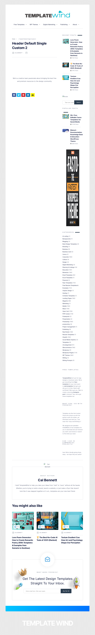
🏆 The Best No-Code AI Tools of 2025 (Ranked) (76, 66)
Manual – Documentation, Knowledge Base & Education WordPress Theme (76, 135)
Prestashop (66, 321)
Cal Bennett (18, 52)
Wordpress (66, 350)
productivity (66, 324)
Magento (65, 301)
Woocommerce (67, 347)
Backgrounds (67, 239)
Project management (69, 327)
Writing (65, 358)
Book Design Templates (70, 244)
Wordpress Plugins (68, 352)
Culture (65, 259)
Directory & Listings (68, 267)
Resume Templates (68, 334)
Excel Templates (67, 277)
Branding (65, 246)
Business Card (67, 252)
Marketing (66, 303)
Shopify (65, 337)
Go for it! (66, 591)
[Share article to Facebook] (14, 95)
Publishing (64, 24)
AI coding (65, 236)
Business (65, 249)
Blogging (65, 241)
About (75, 24)
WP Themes (34, 24)
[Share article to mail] (33, 95)
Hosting (65, 293)
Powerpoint (66, 316)
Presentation (66, 319)
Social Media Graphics (69, 339)
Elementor (66, 272)
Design (65, 262)
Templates (66, 342)
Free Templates (19, 24)
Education (66, 270)
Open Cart (66, 311)
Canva (64, 254)
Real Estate (66, 332)
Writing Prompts (67, 360)
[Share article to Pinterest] (23, 95)
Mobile (65, 306)
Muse (64, 308)
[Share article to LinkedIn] (28, 95)
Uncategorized (67, 345)
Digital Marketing (49, 24)
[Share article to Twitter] (19, 95)
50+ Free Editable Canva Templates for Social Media (75, 118)
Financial (65, 280)
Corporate (66, 257)
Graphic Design (67, 290)
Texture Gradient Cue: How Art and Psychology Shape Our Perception (75, 81)
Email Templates (67, 275)
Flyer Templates (67, 283)
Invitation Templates (69, 295)
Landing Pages (67, 298)
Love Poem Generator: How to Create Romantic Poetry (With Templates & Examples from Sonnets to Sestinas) (76, 47)
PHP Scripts (66, 314)
